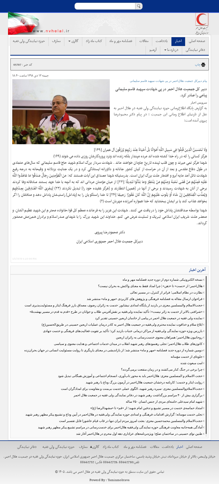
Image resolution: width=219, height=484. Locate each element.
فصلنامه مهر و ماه (121, 41)
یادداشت (162, 41)
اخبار (178, 41)
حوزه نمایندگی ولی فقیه (29, 41)
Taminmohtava (119, 480)
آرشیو (153, 50)
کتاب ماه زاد (94, 41)
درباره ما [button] (172, 50)
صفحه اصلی (197, 41)
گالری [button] (75, 41)
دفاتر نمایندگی (195, 50)
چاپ (198, 64)
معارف (56, 41)
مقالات (143, 41)
